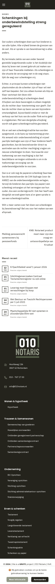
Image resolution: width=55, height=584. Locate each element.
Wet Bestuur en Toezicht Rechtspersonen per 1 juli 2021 (31, 300)
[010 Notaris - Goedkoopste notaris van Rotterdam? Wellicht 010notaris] (27, 4)
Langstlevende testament (20, 525)
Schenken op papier (17, 553)
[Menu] (3, 4)
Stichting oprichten (16, 486)
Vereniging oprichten (17, 480)
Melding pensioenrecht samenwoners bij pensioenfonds (13, 238)
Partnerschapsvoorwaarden (20, 446)
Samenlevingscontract (18, 452)
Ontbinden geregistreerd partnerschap (26, 435)
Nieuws (5, 14)
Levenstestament (16, 531)
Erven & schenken (14, 508)
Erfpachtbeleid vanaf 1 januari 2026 (28, 267)
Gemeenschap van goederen (21, 424)
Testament (13, 514)
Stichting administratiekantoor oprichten (27, 491)
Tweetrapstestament (18, 542)
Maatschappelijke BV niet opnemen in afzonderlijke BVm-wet (29, 312)
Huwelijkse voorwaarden (19, 430)
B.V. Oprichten (14, 475)
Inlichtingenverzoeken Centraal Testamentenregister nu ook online (28, 277)
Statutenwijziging (16, 497)
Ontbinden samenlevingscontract (23, 441)
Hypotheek (13, 407)
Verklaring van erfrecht (19, 536)
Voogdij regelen (15, 520)
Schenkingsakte (15, 547)
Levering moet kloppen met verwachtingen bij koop (24, 289)
